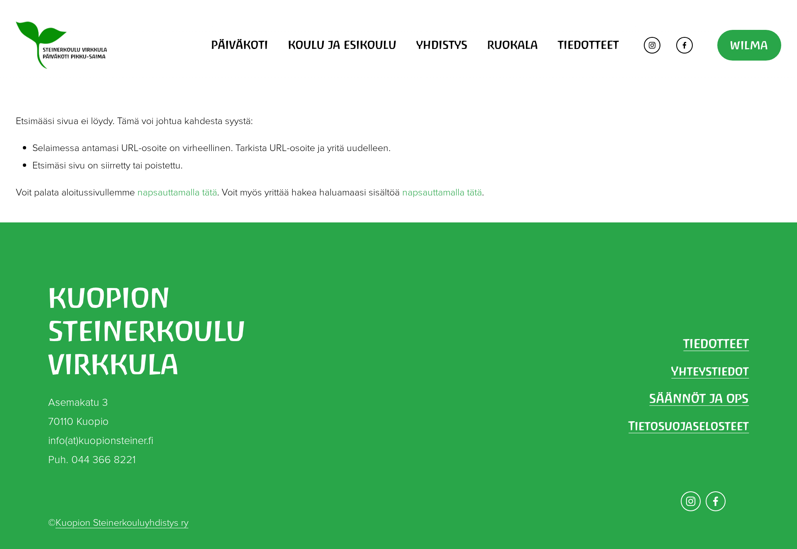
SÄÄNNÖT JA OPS (699, 398)
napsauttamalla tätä (177, 191)
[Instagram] (652, 45)
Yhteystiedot (710, 371)
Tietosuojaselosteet (688, 426)
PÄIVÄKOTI (239, 44)
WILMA (749, 45)
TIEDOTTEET (588, 44)
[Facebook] (684, 45)
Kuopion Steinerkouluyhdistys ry (122, 522)
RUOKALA (512, 44)
